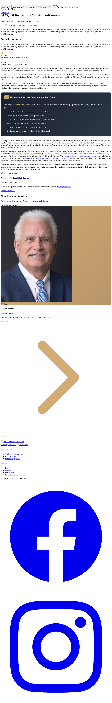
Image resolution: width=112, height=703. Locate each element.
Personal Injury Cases (12, 458)
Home (4, 9)
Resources (44, 7)
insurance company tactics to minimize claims (80, 156)
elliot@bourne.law (64, 186)
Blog (12, 9)
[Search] (54, 6)
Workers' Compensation (13, 454)
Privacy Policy (10, 472)
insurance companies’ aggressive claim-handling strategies (46, 158)
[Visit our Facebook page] (56, 591)
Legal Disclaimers (11, 475)
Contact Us (74, 7)
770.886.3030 (23, 445)
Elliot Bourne (29, 21)
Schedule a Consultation (9, 205)
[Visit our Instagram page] (56, 701)
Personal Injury (32, 7)
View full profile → (8, 190)
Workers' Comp (17, 7)
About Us (5, 7)
